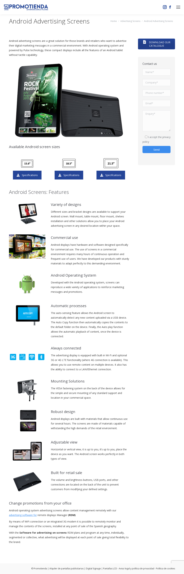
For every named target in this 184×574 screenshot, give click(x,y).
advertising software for (23, 515)
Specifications (30, 175)
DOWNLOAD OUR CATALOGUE (159, 44)
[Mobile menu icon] (178, 7)
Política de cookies (165, 568)
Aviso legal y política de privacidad (136, 568)
